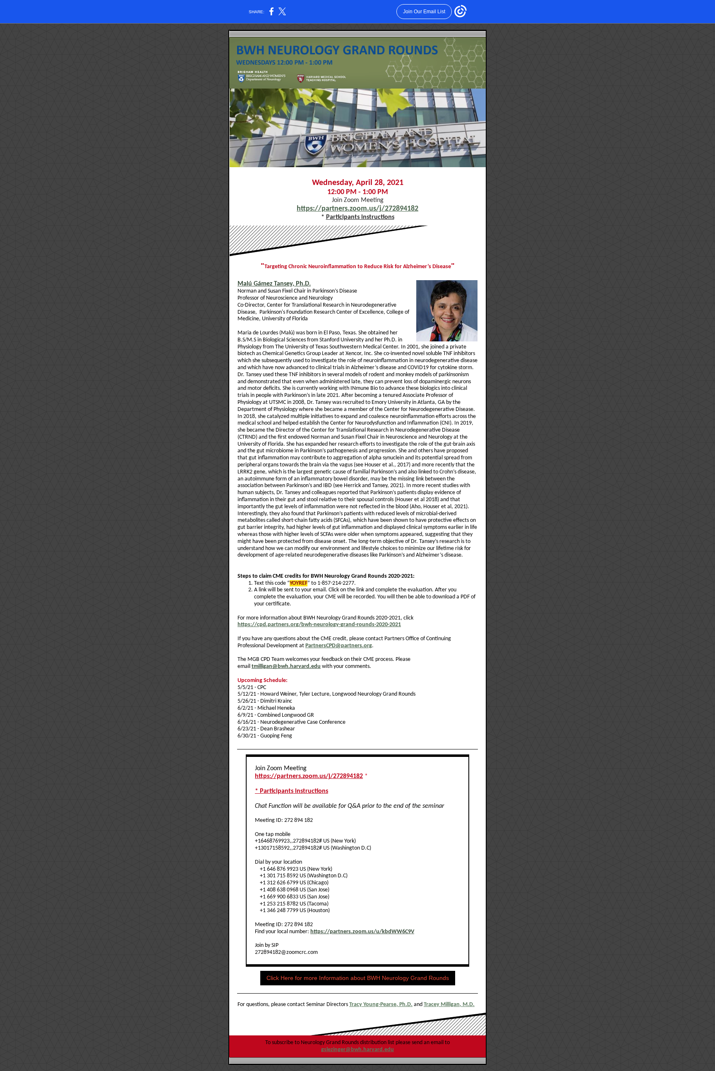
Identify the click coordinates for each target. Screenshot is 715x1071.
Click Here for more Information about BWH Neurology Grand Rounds (357, 978)
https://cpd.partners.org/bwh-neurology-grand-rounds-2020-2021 (319, 625)
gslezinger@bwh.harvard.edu (357, 1050)
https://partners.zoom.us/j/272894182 (357, 209)
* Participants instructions (291, 791)
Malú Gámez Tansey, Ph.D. (274, 284)
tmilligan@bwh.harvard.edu (286, 666)
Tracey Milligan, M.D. (449, 1004)
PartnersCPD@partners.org (338, 646)
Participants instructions (360, 217)
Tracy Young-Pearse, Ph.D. (381, 1004)
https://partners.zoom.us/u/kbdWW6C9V (362, 932)
